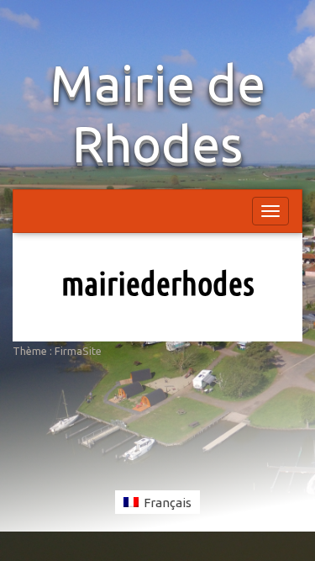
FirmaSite (78, 351)
